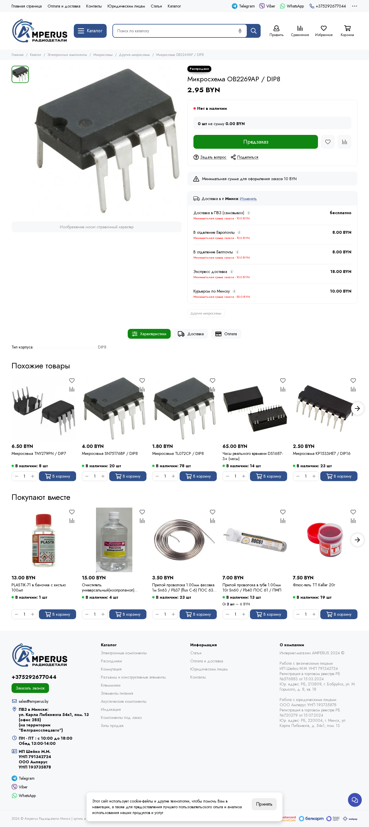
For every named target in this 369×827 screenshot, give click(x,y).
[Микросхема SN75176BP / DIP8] (114, 408)
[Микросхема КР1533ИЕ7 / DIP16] (325, 408)
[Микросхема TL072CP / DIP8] (184, 408)
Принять (264, 804)
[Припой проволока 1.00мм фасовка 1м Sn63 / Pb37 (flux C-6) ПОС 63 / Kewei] (184, 540)
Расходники (111, 661)
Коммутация (111, 669)
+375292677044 (331, 6)
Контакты (94, 6)
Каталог (174, 6)
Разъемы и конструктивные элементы (133, 677)
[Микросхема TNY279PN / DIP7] (44, 408)
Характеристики (153, 334)
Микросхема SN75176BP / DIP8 (110, 453)
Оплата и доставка (64, 6)
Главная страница (27, 6)
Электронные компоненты (67, 54)
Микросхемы (103, 54)
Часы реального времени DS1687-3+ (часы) (253, 456)
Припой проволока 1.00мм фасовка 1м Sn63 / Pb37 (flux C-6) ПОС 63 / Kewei (184, 587)
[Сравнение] (344, 142)
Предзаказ (255, 142)
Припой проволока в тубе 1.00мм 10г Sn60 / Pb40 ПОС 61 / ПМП (252, 587)
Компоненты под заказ (121, 717)
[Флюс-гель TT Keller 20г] (325, 540)
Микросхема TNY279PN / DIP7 (39, 453)
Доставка (195, 334)
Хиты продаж (112, 725)
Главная (18, 54)
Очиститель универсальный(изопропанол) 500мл (108, 587)
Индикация (111, 709)
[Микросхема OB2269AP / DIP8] (107, 141)
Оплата (230, 334)
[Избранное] (328, 142)
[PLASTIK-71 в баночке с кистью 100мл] (44, 540)
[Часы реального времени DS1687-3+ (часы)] (255, 408)
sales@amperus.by (33, 701)
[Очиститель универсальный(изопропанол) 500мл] (114, 540)
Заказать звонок (30, 688)
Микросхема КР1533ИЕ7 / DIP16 (322, 453)
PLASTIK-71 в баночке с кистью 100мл (39, 587)
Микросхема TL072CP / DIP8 (178, 453)
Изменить (248, 199)
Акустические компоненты (123, 701)
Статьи (156, 6)
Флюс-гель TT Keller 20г (314, 585)
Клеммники (111, 685)
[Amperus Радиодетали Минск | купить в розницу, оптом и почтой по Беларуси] (40, 31)
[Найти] (254, 31)
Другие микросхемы (134, 54)
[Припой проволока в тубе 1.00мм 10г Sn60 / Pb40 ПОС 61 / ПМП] (255, 540)
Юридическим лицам (126, 6)
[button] (11, 408)
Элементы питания (117, 693)
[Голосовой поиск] (240, 31)
